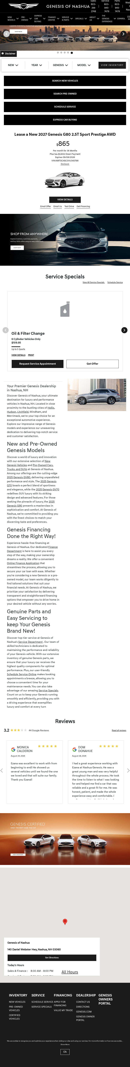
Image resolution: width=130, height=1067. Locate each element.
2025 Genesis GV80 (18, 480)
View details (65, 203)
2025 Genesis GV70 (47, 492)
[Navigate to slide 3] (65, 52)
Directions (83, 1010)
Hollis (51, 411)
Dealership (86, 998)
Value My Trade (63, 1013)
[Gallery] (65, 34)
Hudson (11, 415)
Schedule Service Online (21, 677)
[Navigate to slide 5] (72, 53)
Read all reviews (119, 734)
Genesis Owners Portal (106, 1002)
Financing (63, 998)
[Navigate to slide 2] (61, 52)
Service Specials (48, 693)
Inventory (18, 998)
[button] (65, 924)
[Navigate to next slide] (127, 33)
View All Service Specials (94, 286)
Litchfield (22, 415)
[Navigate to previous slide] (2, 33)
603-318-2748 (93, 8)
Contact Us (83, 1005)
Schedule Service (115, 286)
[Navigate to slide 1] (58, 52)
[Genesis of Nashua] (48, 6)
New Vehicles (17, 1005)
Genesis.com (84, 1015)
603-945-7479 (106, 8)
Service (38, 998)
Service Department (30, 645)
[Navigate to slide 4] (68, 52)
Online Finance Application (23, 566)
